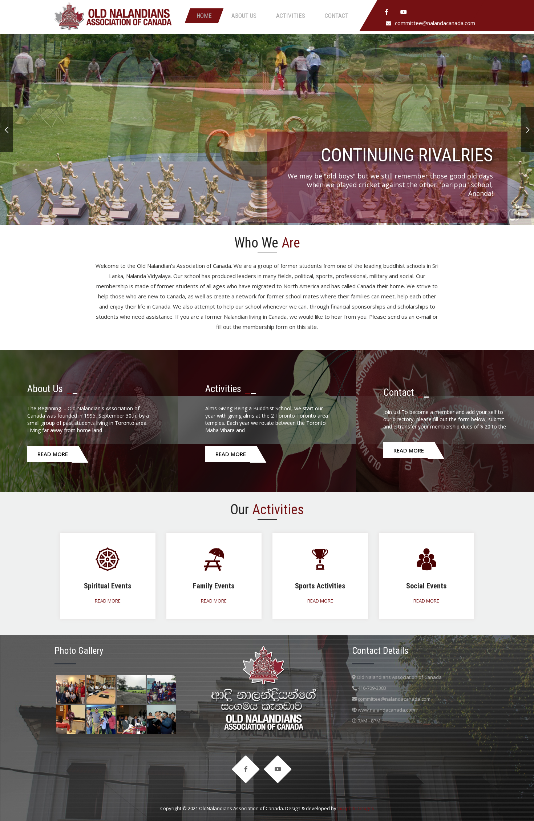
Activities (290, 15)
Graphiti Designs (355, 808)
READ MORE (52, 454)
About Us (243, 15)
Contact (336, 15)
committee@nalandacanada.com (435, 23)
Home (204, 15)
